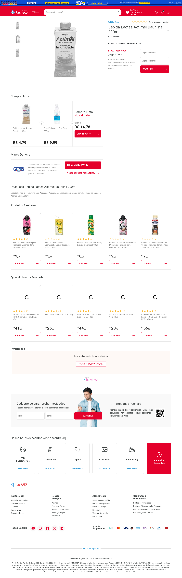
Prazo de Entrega (99, 507)
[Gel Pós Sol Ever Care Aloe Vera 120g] (123, 297)
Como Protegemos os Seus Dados (146, 509)
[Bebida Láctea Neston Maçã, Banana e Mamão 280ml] (91, 225)
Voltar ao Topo (89, 548)
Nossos (56, 497)
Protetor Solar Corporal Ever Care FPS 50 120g (89, 315)
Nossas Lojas (16, 510)
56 (145, 328)
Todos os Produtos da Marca (81, 173)
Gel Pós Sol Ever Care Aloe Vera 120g (121, 315)
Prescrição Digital (58, 513)
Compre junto (84, 134)
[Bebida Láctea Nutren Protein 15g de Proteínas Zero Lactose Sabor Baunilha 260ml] (155, 225)
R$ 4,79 (19, 143)
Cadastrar (148, 69)
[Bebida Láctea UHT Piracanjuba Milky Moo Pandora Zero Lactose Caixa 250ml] (123, 225)
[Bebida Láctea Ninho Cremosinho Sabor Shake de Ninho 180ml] (59, 225)
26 (49, 328)
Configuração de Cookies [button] (143, 513)
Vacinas (55, 503)
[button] (17, 25)
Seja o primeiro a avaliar (91, 364)
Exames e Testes (58, 506)
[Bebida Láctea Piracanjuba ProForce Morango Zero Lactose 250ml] (27, 225)
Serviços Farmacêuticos (61, 509)
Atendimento (99, 496)
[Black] (91, 3)
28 (113, 328)
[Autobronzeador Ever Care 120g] (59, 297)
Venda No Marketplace (19, 500)
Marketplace (97, 516)
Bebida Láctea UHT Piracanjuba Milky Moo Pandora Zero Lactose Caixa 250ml (122, 244)
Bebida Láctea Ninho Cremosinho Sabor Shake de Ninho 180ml (57, 244)
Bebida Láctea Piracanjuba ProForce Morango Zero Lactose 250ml (24, 244)
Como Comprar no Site (101, 500)
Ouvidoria (14, 507)
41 (17, 328)
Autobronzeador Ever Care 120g (59, 314)
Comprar (19, 264)
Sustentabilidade (17, 513)
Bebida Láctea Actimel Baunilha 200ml (22, 129)
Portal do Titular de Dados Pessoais (147, 506)
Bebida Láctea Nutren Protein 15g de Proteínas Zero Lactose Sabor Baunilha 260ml (154, 244)
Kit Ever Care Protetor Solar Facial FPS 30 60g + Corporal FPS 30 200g (154, 316)
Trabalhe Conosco (18, 503)
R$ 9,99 (50, 143)
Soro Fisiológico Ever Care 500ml (55, 129)
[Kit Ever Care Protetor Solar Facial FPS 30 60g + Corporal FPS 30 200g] (155, 297)
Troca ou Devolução (100, 513)
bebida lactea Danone (77, 165)
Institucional (17, 496)
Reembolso (96, 510)
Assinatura (56, 516)
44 (81, 328)
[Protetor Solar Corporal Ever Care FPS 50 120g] (91, 297)
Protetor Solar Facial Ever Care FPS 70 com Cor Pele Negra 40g (26, 316)
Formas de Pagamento (101, 503)
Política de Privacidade (142, 503)
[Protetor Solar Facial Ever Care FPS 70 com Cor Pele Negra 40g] (27, 297)
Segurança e (139, 497)
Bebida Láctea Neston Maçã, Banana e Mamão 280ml (89, 243)
